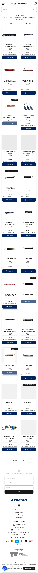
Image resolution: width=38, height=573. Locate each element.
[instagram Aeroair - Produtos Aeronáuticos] (19, 506)
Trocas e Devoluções (19, 515)
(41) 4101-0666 (20, 527)
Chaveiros (18, 17)
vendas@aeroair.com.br (20, 530)
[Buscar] (34, 9)
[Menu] (3, 3)
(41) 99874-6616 (20, 524)
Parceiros (19, 517)
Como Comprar (19, 512)
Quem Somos (19, 510)
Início (4, 17)
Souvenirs (10, 17)
